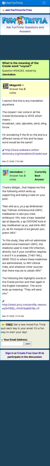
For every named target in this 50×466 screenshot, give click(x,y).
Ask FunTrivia (14, 2)
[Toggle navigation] (44, 3)
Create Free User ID (29, 353)
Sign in (9, 353)
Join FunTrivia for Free (18, 10)
